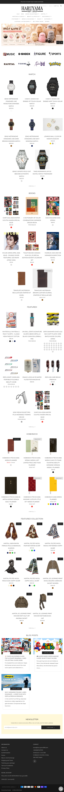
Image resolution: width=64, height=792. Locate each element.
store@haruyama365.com (40, 747)
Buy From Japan (38, 21)
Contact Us (4, 750)
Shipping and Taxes (7, 760)
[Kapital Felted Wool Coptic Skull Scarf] (32, 566)
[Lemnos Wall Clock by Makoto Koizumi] (53, 124)
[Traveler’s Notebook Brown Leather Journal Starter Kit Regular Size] (42, 278)
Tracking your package (8, 763)
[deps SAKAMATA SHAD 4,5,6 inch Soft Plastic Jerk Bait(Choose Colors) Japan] (53, 319)
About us (4, 747)
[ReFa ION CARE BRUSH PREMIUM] (53, 365)
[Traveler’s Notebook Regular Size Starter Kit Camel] (21, 278)
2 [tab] (30, 43)
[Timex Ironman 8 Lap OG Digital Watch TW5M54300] (42, 159)
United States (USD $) (8, 786)
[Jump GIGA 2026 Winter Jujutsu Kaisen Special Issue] (11, 206)
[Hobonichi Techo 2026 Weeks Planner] (10, 446)
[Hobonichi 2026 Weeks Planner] (53, 485)
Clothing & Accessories (22, 21)
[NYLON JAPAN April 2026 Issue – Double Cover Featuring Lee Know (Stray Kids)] (11, 241)
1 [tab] (28, 43)
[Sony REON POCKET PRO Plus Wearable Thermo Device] (21, 400)
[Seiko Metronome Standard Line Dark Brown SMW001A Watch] (11, 124)
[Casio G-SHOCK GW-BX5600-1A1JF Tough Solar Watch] (53, 87)
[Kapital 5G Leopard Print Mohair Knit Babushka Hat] (42, 601)
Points (3, 755)
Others (47, 21)
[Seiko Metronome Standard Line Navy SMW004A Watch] (32, 124)
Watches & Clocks (18, 16)
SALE (18, 14)
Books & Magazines (28, 19)
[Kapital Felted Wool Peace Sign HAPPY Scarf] (11, 566)
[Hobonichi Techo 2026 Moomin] (32, 485)
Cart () (56, 5)
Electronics (46, 16)
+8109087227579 (38, 750)
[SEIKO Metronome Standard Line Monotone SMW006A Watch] (11, 87)
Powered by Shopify (6, 790)
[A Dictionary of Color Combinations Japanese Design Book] (32, 206)
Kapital (43, 14)
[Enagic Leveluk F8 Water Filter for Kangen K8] (32, 365)
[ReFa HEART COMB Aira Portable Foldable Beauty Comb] (11, 365)
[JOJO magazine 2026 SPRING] (53, 206)
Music (39, 19)
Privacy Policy (5, 768)
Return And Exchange (7, 758)
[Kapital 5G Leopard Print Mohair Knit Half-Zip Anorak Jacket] (21, 601)
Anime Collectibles (31, 14)
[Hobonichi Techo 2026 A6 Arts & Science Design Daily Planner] (10, 485)
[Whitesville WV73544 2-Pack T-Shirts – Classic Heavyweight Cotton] (11, 319)
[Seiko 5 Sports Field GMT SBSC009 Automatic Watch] (21, 159)
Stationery (15, 19)
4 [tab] (33, 43)
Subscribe (50, 727)
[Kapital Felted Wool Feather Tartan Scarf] (32, 531)
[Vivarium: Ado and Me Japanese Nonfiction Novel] (53, 241)
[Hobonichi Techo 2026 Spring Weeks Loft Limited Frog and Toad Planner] (32, 446)
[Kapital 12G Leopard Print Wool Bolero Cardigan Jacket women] (53, 566)
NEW (22, 14)
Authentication (5, 752)
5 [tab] (35, 43)
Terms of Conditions (7, 765)
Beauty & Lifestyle (33, 16)
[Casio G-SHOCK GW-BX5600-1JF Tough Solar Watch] (32, 87)
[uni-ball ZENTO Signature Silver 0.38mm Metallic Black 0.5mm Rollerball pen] (32, 319)
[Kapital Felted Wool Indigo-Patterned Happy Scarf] (53, 531)
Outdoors (47, 19)
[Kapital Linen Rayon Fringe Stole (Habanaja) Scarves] (11, 531)
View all (31, 186)
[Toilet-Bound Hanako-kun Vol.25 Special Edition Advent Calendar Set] (32, 241)
